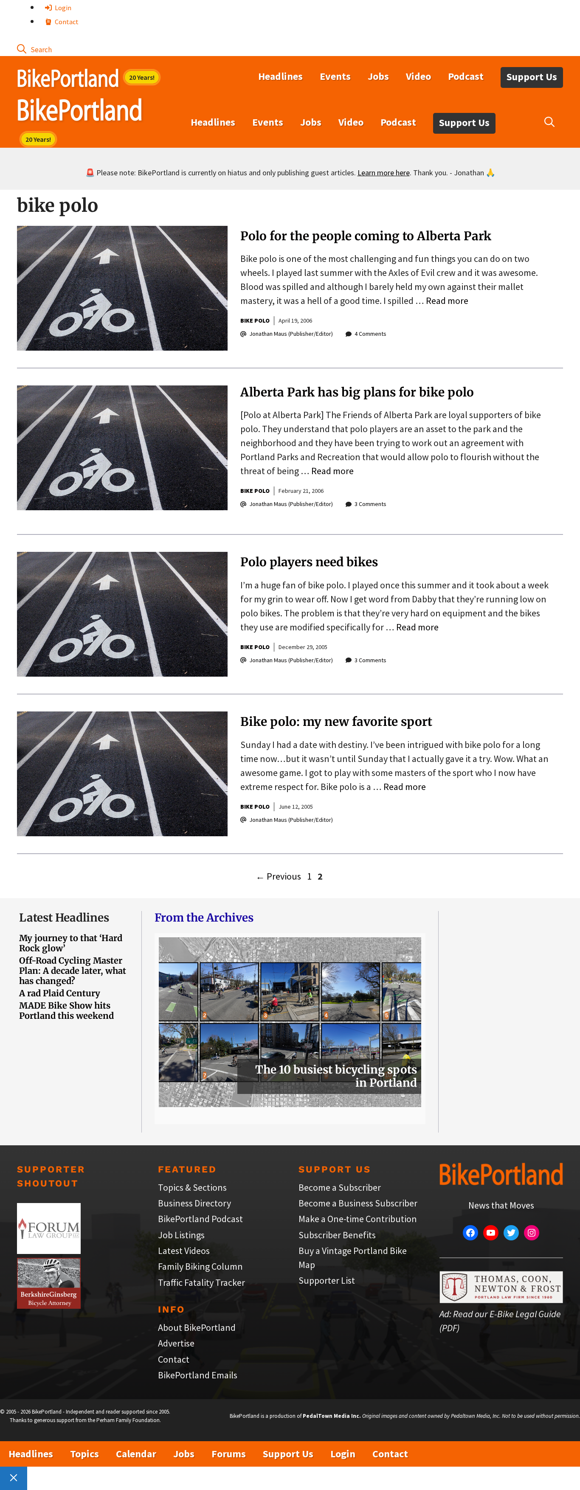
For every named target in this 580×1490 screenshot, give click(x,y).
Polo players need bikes (309, 562)
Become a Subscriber (339, 1187)
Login (62, 7)
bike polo (255, 320)
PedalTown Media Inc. (332, 1416)
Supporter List (326, 1280)
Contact (66, 21)
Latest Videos (184, 1251)
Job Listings (181, 1235)
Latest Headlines (64, 918)
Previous (278, 876)
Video (418, 76)
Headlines (280, 76)
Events (335, 76)
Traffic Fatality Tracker (201, 1282)
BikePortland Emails (197, 1375)
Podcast (466, 76)
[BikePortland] (79, 112)
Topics (84, 1453)
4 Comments (370, 333)
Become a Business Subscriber (357, 1203)
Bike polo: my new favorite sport (336, 721)
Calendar (136, 1453)
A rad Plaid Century (59, 993)
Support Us (532, 76)
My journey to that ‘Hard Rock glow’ (70, 943)
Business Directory (194, 1203)
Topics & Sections (192, 1187)
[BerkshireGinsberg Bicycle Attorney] (49, 1305)
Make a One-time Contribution (357, 1219)
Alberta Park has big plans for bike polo (357, 392)
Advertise (176, 1343)
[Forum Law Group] (49, 1251)
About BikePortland (197, 1327)
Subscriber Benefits (337, 1235)
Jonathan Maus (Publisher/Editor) (291, 333)
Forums (228, 1453)
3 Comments (370, 504)
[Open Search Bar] (34, 49)
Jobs (378, 76)
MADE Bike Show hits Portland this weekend (66, 1010)
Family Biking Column (200, 1266)
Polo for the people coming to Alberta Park (365, 236)
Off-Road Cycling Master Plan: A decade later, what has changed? (72, 970)
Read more (447, 300)
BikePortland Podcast (200, 1219)
